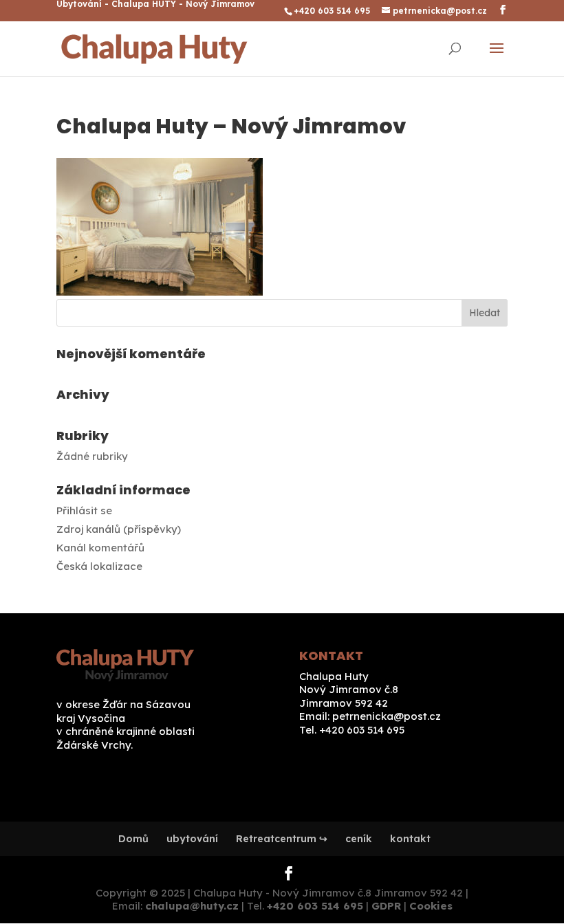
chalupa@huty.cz (192, 905)
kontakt (410, 839)
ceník (358, 839)
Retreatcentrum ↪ (281, 839)
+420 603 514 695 (315, 905)
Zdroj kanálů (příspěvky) (118, 529)
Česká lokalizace (99, 566)
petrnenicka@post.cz (386, 716)
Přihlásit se (84, 510)
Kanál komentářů (100, 547)
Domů (133, 839)
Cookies (431, 905)
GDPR (386, 905)
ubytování (192, 839)
